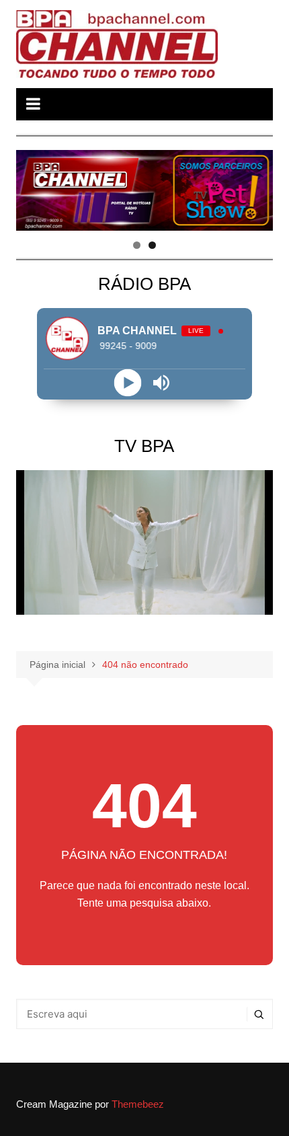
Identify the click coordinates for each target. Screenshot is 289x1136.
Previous (33, 187)
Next (256, 187)
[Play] (127, 382)
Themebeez (138, 1104)
